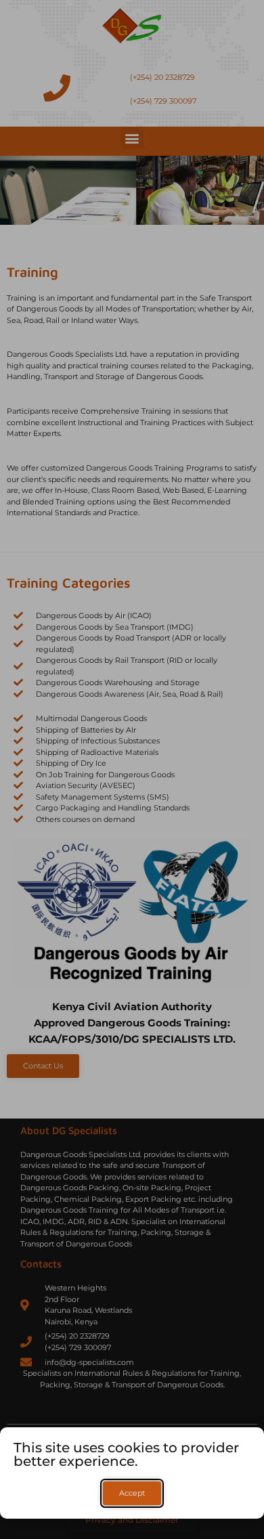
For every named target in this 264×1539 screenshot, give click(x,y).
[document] (132, 769)
